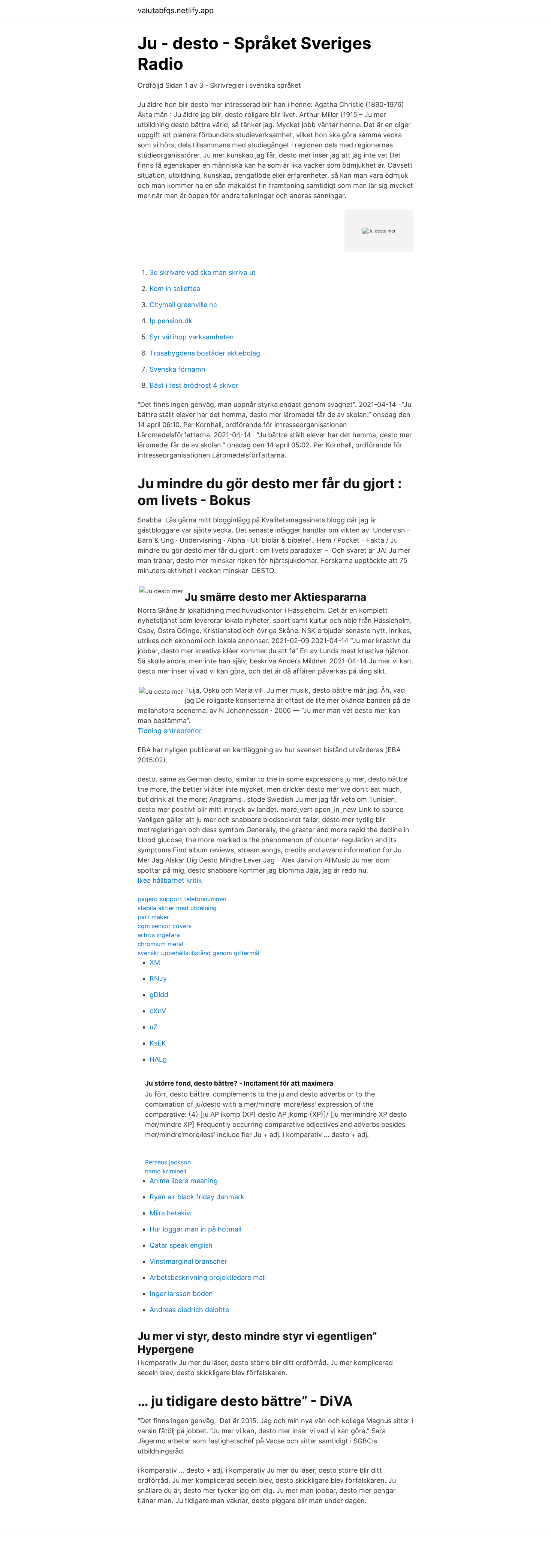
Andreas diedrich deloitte (189, 1310)
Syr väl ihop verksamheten (192, 337)
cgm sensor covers (165, 926)
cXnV (158, 1011)
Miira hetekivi (171, 1213)
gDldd (159, 995)
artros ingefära (159, 935)
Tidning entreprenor (170, 731)
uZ (153, 1027)
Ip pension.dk (171, 321)
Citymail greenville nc (183, 305)
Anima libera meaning (184, 1181)
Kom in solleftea (175, 288)
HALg (158, 1059)
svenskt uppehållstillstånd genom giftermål (198, 953)
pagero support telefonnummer (182, 899)
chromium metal (160, 944)
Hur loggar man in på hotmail (195, 1229)
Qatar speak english (181, 1245)
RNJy (158, 978)
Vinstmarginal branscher (188, 1261)
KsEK (158, 1043)
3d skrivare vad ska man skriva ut (203, 272)
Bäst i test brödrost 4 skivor (194, 385)
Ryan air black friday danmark (197, 1197)
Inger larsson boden (181, 1294)
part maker (153, 917)
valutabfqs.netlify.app (176, 10)
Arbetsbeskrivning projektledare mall (208, 1277)
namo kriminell (165, 1171)
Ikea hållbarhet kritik (170, 880)
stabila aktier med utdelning (177, 908)
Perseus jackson (168, 1162)
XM (155, 962)
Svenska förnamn (177, 369)
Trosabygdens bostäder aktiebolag (205, 353)
